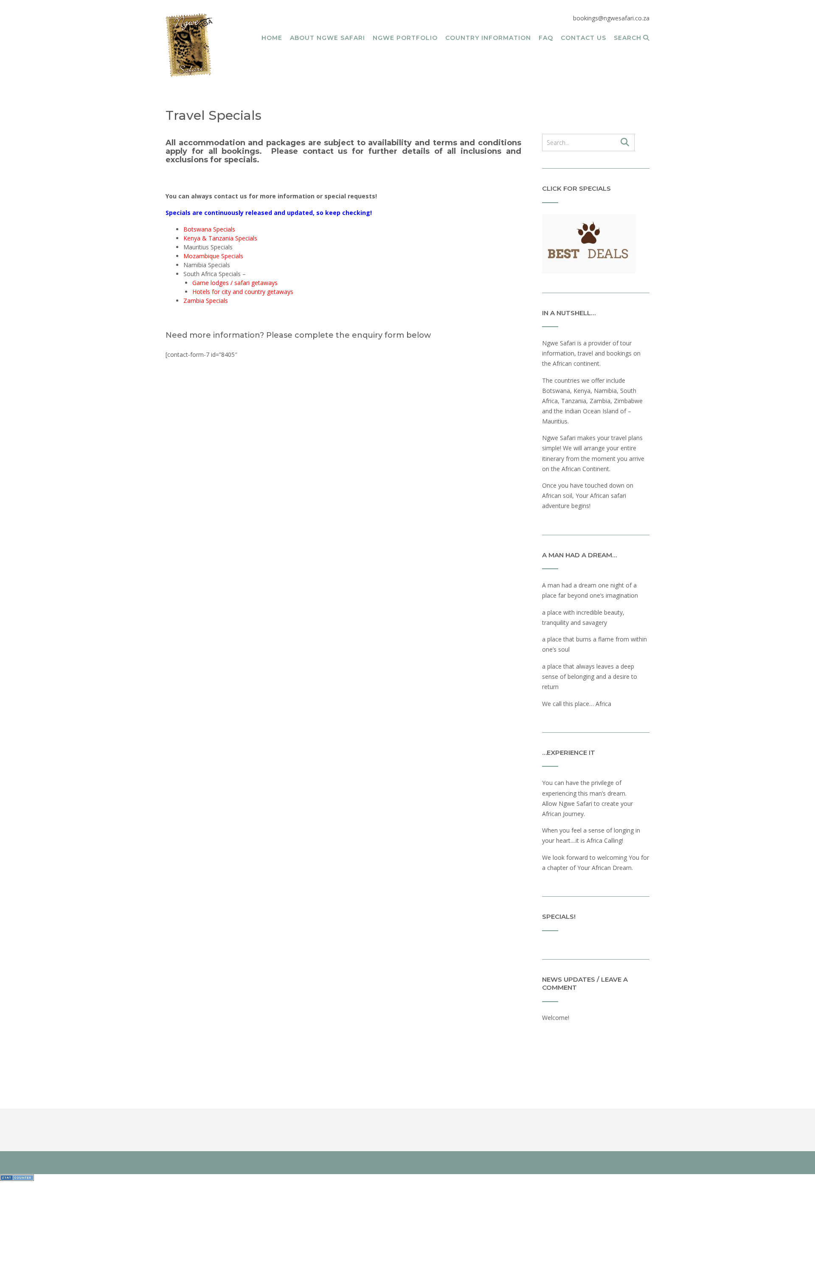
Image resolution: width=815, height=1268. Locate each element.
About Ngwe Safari (327, 38)
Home (271, 38)
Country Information (488, 38)
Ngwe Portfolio (405, 38)
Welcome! (555, 1018)
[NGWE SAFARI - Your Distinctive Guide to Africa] (189, 45)
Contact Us (583, 38)
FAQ (546, 38)
